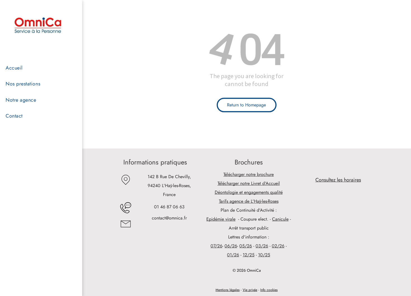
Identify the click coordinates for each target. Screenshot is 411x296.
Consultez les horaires (338, 179)
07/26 (216, 246)
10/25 (264, 255)
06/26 (231, 246)
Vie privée (250, 289)
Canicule (280, 219)
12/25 (248, 255)
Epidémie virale (220, 219)
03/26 (262, 246)
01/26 (233, 255)
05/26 (245, 246)
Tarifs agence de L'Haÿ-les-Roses (248, 201)
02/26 (278, 246)
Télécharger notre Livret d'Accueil (249, 183)
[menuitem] (36, 68)
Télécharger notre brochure (248, 174)
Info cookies (269, 289)
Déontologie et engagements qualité (249, 192)
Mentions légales (228, 289)
